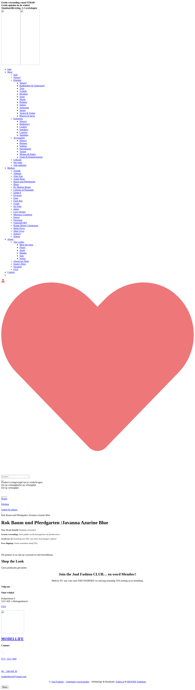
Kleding (5, 504)
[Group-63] (20, 64)
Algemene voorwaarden (77, 681)
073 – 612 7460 (8, 659)
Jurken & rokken (9, 509)
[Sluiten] (2, 480)
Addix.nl (120, 681)
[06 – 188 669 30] (97, 665)
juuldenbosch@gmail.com (13, 676)
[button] (18, 485)
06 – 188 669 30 (9, 671)
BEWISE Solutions (136, 681)
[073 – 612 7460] (97, 652)
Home (4, 498)
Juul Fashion (57, 681)
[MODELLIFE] (12, 632)
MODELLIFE (12, 639)
